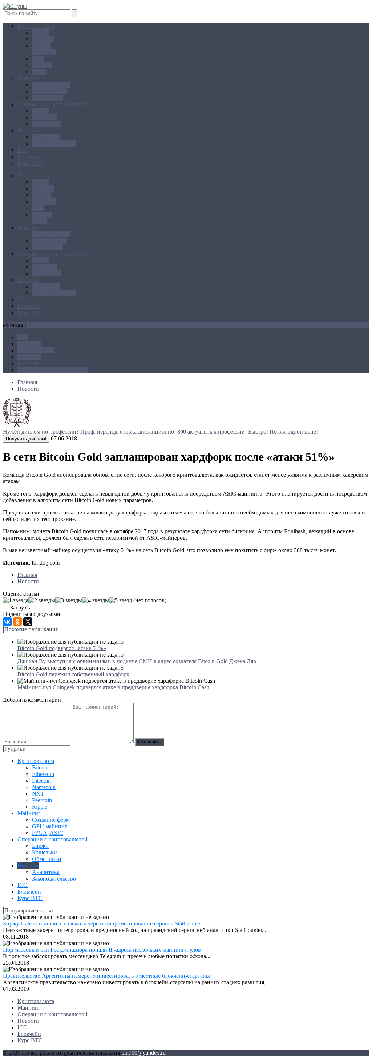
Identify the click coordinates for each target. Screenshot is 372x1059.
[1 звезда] (15, 600)
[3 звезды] (68, 600)
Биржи (40, 111)
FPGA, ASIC (47, 98)
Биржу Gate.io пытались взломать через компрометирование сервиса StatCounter (102, 923)
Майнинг (29, 78)
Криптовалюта (35, 26)
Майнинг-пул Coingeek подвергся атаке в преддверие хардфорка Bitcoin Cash (113, 687)
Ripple (39, 72)
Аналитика (46, 137)
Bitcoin (40, 32)
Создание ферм (51, 85)
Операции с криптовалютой (52, 104)
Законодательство (54, 143)
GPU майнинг (49, 91)
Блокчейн (29, 156)
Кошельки (44, 117)
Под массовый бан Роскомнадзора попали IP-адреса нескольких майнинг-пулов (102, 950)
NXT (38, 59)
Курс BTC (30, 163)
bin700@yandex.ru (143, 1053)
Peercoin (42, 65)
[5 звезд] (120, 600)
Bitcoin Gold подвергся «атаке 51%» (61, 648)
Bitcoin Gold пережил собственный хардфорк (73, 674)
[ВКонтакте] (7, 621)
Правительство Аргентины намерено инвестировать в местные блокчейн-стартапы (106, 976)
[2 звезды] (41, 600)
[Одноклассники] (17, 621)
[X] (27, 621)
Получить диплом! (26, 439)
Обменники (46, 124)
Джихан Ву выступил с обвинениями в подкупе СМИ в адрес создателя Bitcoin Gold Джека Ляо (136, 661)
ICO (22, 150)
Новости (28, 130)
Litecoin (41, 45)
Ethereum (43, 39)
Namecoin (44, 52)
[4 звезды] (95, 600)
